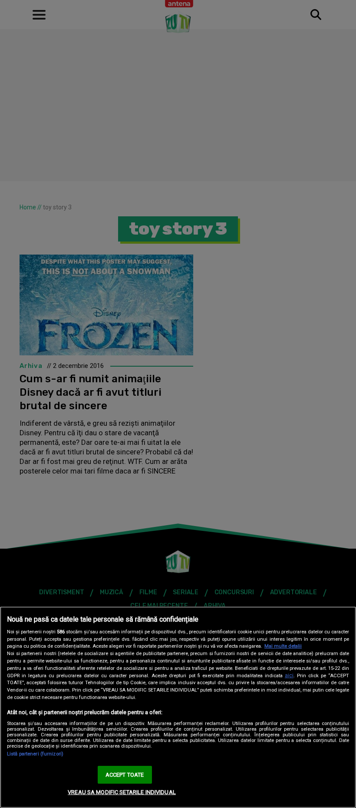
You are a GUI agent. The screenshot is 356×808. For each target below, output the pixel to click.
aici (289, 675)
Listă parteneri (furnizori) (35, 754)
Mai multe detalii (283, 646)
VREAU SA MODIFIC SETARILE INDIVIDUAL (122, 792)
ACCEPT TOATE (124, 775)
